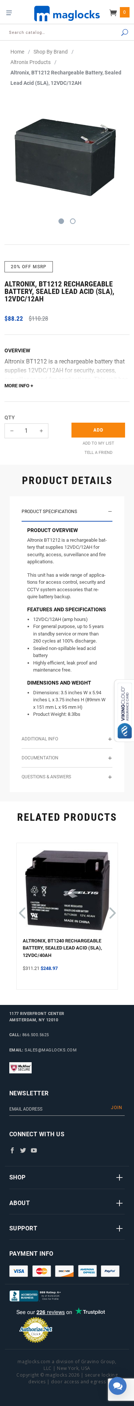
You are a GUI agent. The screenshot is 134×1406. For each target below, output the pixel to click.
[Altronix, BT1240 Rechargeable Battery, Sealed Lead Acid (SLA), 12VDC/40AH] (67, 893)
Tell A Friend (98, 452)
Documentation (40, 757)
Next (111, 909)
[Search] (118, 33)
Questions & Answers (46, 776)
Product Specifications (49, 511)
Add (98, 430)
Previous (22, 909)
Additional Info (40, 739)
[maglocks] (67, 13)
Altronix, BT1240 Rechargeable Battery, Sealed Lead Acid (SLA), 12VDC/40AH (62, 948)
